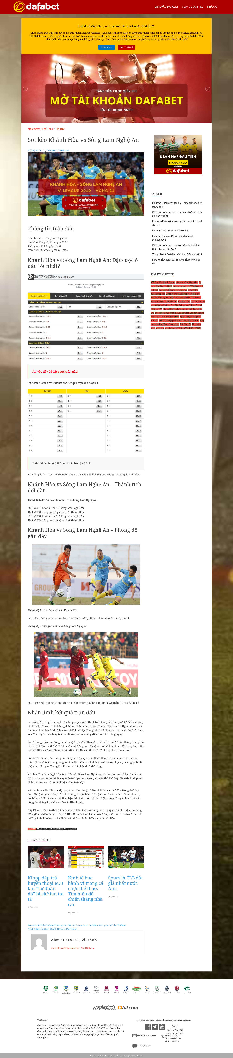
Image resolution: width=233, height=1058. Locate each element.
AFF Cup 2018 (157, 282)
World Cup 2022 (193, 328)
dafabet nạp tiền (158, 293)
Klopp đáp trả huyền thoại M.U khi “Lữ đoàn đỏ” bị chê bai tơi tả (46, 888)
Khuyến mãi (126, 47)
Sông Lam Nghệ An (57, 829)
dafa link (196, 293)
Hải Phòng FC (184, 301)
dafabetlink (193, 290)
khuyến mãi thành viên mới (178, 305)
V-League (72, 829)
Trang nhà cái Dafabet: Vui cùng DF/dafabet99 (177, 254)
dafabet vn (187, 293)
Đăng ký (107, 47)
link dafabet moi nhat (164, 313)
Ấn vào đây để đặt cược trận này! (55, 371)
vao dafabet (170, 328)
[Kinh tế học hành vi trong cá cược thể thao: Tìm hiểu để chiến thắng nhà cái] (86, 869)
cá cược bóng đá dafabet (187, 282)
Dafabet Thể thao (174, 293)
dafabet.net (164, 290)
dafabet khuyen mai (178, 290)
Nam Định (174, 316)
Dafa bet (199, 286)
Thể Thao (47, 129)
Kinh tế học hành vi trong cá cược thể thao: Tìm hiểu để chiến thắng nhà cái (85, 891)
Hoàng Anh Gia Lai (159, 301)
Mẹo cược (34, 129)
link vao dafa (180, 313)
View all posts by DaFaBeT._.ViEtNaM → (73, 947)
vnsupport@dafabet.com (147, 1036)
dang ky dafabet (165, 297)
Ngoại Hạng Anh (187, 316)
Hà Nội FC (172, 301)
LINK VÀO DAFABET (166, 6)
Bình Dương (169, 282)
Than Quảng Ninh (171, 324)
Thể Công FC (185, 324)
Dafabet (154, 290)
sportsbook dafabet (180, 320)
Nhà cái (212, 6)
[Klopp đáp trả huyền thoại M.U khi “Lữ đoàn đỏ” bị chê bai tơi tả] (46, 869)
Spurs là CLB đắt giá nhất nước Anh (125, 883)
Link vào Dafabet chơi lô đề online (170, 230)
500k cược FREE (192, 6)
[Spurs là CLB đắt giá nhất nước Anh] (126, 869)
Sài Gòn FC (194, 320)
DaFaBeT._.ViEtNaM (58, 150)
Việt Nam (180, 328)
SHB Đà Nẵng (165, 320)
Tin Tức (60, 129)
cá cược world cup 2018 (184, 286)
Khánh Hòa (42, 829)
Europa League (180, 297)
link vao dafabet (193, 313)
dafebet (154, 297)
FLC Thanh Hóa (194, 297)
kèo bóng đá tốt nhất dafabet (186, 309)
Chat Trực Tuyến (144, 1046)
